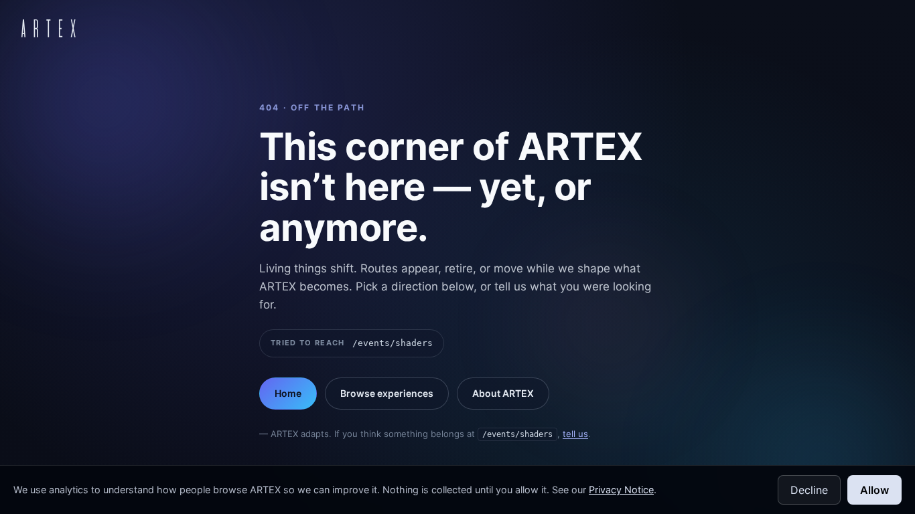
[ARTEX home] (48, 28)
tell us (575, 433)
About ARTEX (503, 393)
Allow (874, 490)
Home (288, 393)
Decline (809, 490)
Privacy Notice (621, 489)
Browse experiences (386, 393)
